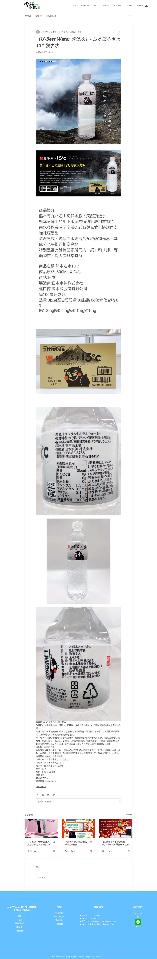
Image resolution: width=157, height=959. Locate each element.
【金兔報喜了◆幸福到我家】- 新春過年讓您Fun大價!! (115, 843)
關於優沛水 (19, 923)
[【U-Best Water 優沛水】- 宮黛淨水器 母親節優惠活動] (41, 828)
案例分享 (39, 16)
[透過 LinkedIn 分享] (48, 795)
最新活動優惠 (51, 16)
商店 (20, 920)
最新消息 (20, 927)
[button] (145, 6)
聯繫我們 (20, 931)
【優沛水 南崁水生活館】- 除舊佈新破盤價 (78, 843)
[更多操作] (119, 32)
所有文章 (27, 16)
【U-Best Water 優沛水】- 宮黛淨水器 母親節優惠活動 (41, 843)
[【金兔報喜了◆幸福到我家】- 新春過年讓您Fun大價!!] (115, 828)
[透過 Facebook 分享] (37, 795)
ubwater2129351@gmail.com (104, 921)
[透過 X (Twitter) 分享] (43, 795)
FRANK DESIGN (100, 957)
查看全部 (129, 815)
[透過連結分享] (54, 795)
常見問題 (59, 913)
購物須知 (59, 920)
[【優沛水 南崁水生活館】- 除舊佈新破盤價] (78, 828)
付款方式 (59, 924)
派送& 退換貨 (59, 917)
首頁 (20, 916)
